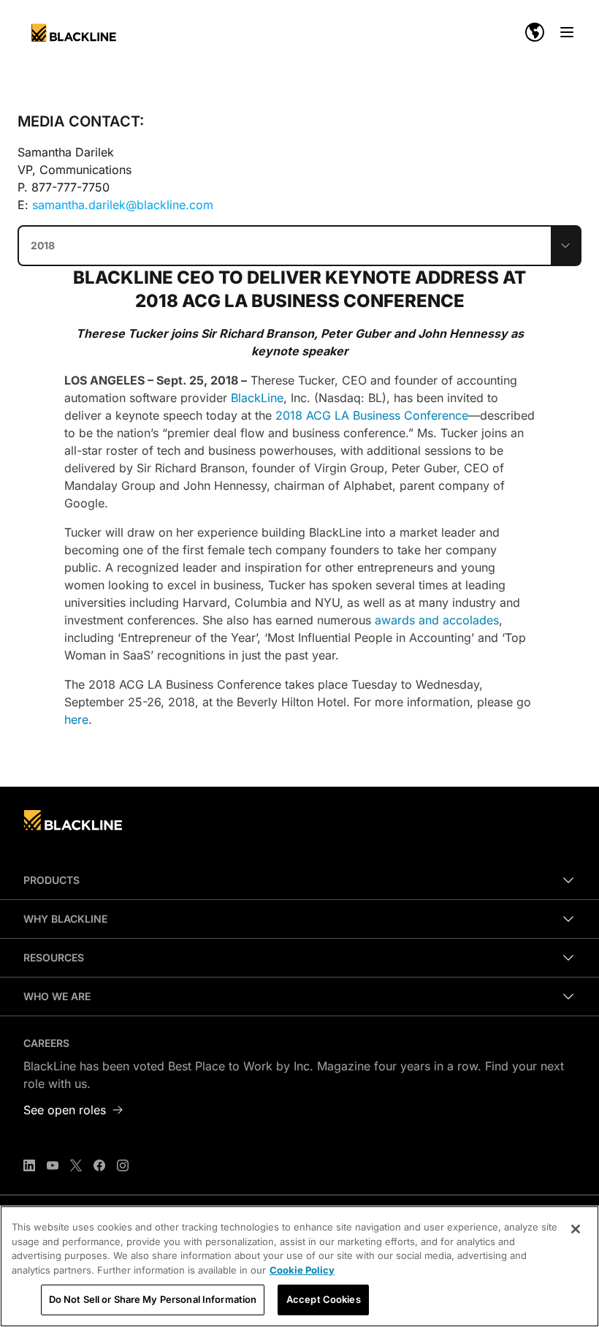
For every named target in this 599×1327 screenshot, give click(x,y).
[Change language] (534, 32)
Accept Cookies (323, 1299)
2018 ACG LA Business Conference (371, 415)
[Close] (576, 1229)
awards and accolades (437, 620)
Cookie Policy (302, 1270)
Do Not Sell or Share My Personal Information (153, 1299)
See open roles (64, 1110)
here (76, 719)
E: (115, 204)
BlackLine (257, 397)
